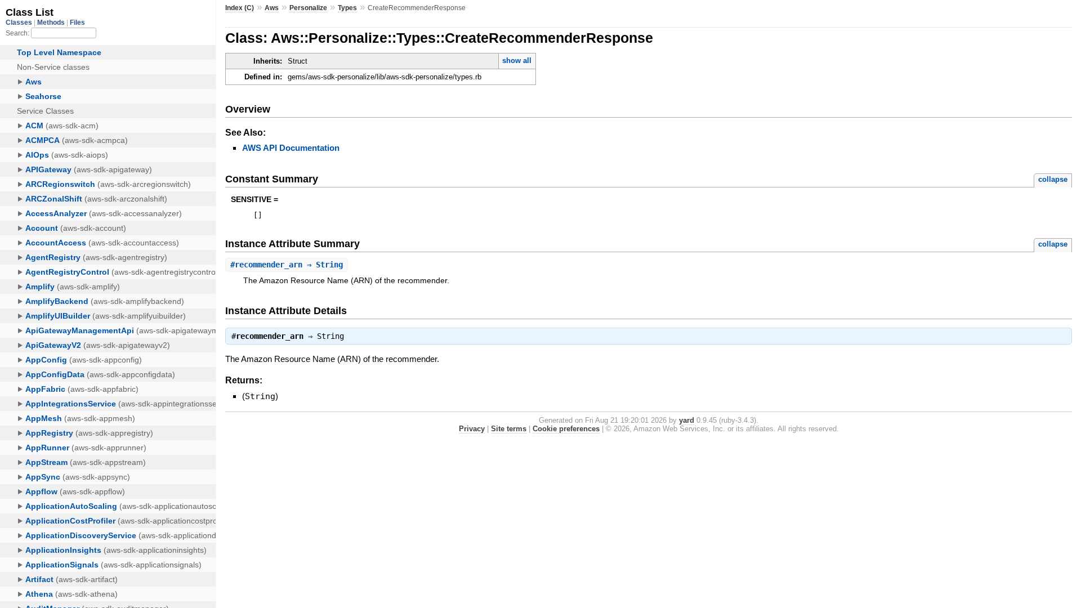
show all (516, 60)
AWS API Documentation (291, 148)
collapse (1052, 179)
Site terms (508, 428)
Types (347, 8)
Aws (272, 8)
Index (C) (239, 8)
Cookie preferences (566, 428)
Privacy (472, 428)
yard (686, 420)
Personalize (308, 8)
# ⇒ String (286, 264)
